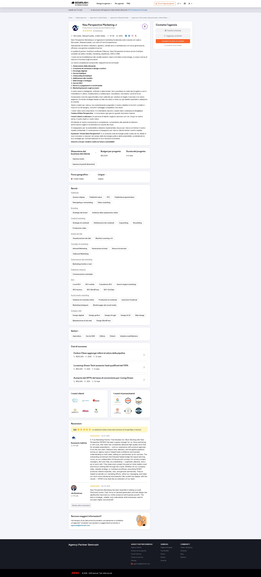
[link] (119, 3)
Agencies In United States (98, 18)
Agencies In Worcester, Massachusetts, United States (149, 18)
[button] (179, 4)
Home (70, 18)
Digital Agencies (81, 18)
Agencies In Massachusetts (119, 18)
